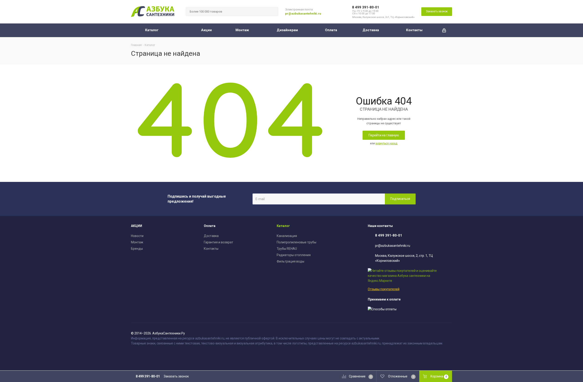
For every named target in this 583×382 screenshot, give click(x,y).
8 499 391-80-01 (365, 7)
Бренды (137, 248)
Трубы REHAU (287, 248)
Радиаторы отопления (294, 255)
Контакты (211, 248)
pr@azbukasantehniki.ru (303, 13)
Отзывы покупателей (383, 289)
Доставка (211, 236)
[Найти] (272, 11)
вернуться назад (386, 143)
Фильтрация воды (290, 261)
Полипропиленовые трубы (296, 242)
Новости (137, 236)
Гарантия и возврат (218, 242)
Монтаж (137, 242)
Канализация (287, 236)
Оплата (209, 226)
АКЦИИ (136, 226)
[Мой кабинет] (444, 30)
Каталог (283, 226)
